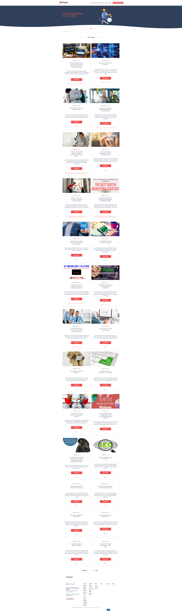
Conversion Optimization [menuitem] (85, 603)
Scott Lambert (78, 60)
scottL (78, 454)
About (103, 2)
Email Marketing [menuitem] (84, 598)
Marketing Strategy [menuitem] (84, 586)
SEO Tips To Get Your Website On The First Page (105, 371)
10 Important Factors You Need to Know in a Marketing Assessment (76, 286)
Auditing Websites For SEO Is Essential (105, 458)
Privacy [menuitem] (113, 583)
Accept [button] (108, 609)
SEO (103, 82)
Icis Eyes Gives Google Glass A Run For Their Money (105, 545)
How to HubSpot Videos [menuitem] (90, 591)
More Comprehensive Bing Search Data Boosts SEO (105, 487)
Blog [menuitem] (101, 583)
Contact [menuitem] (108, 583)
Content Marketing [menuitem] (84, 590)
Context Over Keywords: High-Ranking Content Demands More (105, 109)
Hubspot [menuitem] (90, 583)
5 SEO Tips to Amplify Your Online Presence (76, 108)
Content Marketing (100, 127)
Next (96, 570)
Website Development (70, 172)
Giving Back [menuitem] (96, 588)
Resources (66, 31)
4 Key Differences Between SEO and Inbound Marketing (105, 286)
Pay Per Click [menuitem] (85, 596)
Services (95, 2)
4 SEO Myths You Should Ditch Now (76, 371)
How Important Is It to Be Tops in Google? (105, 329)
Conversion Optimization (82, 172)
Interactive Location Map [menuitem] (90, 594)
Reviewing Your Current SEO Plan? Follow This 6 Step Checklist (76, 243)
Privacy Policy (99, 607)
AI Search (108, 82)
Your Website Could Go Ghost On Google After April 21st (77, 415)
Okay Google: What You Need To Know (105, 515)
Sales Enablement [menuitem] (85, 592)
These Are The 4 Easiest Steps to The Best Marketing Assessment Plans (76, 154)
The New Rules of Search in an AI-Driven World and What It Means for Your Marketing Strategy (76, 65)
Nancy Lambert (107, 454)
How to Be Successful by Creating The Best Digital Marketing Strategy (105, 199)
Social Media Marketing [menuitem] (85, 601)
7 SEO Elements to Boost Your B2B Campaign (105, 242)
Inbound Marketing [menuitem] (84, 588)
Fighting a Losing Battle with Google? (76, 515)
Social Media (76, 172)
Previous (84, 570)
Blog (106, 2)
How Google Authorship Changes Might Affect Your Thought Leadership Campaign (105, 416)
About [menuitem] (96, 583)
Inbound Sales (113, 217)
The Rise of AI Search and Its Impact (105, 63)
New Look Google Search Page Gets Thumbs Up (76, 487)
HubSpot (99, 2)
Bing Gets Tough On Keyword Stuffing (76, 544)
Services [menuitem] (85, 583)
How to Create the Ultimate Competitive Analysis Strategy (76, 199)
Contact (109, 2)
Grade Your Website (118, 2)
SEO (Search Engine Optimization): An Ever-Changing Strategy (105, 153)
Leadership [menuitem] (96, 585)
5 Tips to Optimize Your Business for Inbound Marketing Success (77, 330)
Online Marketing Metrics (77, 173)
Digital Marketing (112, 127)
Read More (76, 79)
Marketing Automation (84, 173)
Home (91, 2)
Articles (105, 82)
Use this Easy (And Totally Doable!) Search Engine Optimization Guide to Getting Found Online (76, 459)
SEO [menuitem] (83, 595)
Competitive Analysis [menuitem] (85, 605)
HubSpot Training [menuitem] (90, 586)
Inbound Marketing (107, 127)
